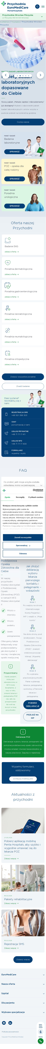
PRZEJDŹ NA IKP (32, 716)
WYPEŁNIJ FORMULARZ (23, 779)
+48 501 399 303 (19, 415)
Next (40, 75)
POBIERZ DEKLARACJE (32, 704)
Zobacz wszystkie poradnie (23, 377)
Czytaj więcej (23, 122)
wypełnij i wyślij (18, 453)
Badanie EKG (11, 246)
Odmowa (23, 553)
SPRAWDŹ (15, 152)
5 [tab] (28, 75)
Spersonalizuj (21, 545)
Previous (5, 75)
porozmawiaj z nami (21, 425)
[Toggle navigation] (43, 6)
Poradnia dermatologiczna (18, 269)
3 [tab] (22, 75)
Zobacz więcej (10, 859)
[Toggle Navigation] (22, 975)
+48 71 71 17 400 (19, 444)
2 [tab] (20, 75)
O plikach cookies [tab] (35, 497)
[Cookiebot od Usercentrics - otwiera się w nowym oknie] (33, 490)
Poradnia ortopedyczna (17, 359)
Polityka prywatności (10, 1032)
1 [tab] (17, 75)
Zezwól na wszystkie (22, 537)
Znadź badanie (23, 386)
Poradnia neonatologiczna (18, 314)
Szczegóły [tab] (20, 497)
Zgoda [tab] (7, 497)
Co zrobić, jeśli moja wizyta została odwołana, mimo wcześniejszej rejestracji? (21, 485)
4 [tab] (25, 75)
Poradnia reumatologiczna (18, 337)
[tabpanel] (23, 77)
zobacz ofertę (10, 252)
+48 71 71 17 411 (18, 434)
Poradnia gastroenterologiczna (21, 292)
